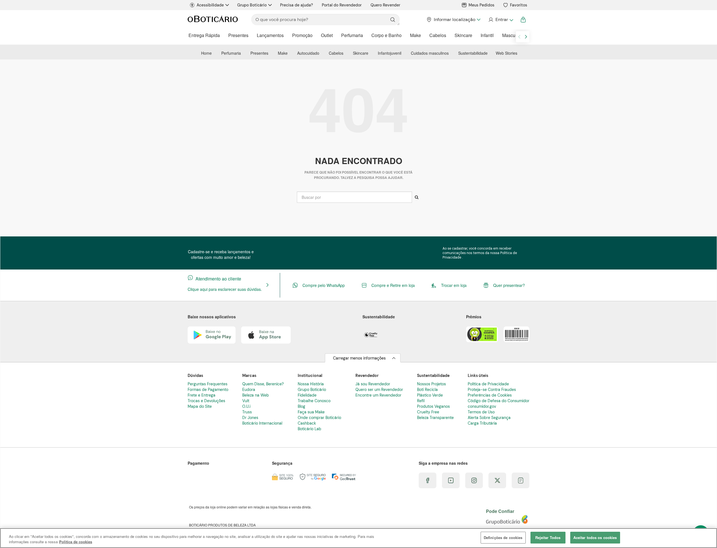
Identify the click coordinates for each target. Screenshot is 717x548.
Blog (301, 406)
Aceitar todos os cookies (595, 537)
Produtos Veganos (433, 406)
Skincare (463, 35)
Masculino (512, 35)
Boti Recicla (427, 389)
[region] (358, 538)
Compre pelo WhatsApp (323, 285)
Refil (421, 400)
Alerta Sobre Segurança (489, 417)
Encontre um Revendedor (378, 395)
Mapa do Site (200, 406)
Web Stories (506, 53)
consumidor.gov (482, 406)
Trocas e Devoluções (206, 400)
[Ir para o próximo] (526, 37)
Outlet (327, 35)
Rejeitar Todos (548, 537)
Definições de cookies (503, 537)
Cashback (307, 423)
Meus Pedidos (481, 5)
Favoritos (518, 5)
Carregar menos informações (359, 358)
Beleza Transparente (435, 417)
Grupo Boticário (252, 5)
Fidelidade (307, 395)
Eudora (248, 389)
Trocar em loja (454, 285)
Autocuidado (308, 53)
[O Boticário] (213, 20)
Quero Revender (385, 5)
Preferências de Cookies (490, 395)
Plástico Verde (430, 395)
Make (415, 35)
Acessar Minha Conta (500, 19)
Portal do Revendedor (342, 5)
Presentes (238, 35)
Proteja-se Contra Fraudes (492, 389)
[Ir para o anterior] (519, 37)
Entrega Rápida (204, 35)
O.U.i (246, 406)
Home (206, 53)
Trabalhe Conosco (314, 400)
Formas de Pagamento (208, 389)
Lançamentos (270, 35)
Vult (245, 400)
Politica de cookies (75, 542)
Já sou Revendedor (372, 383)
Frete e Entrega (201, 395)
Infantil (487, 35)
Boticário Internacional (262, 423)
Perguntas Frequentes (207, 383)
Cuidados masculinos (430, 53)
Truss (247, 412)
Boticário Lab (309, 428)
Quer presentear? (509, 285)
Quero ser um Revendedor (379, 389)
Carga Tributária (482, 423)
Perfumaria (352, 35)
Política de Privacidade (488, 383)
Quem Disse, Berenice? (263, 383)
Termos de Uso (481, 412)
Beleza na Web (255, 395)
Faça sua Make (311, 412)
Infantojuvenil (389, 53)
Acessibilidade (210, 5)
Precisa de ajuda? (296, 5)
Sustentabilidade (473, 53)
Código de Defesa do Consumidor (498, 400)
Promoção (302, 35)
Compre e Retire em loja (393, 285)
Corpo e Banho (386, 35)
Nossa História (311, 383)
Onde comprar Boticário (319, 417)
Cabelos (437, 35)
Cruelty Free (428, 412)
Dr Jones (250, 417)
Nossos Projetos (431, 383)
